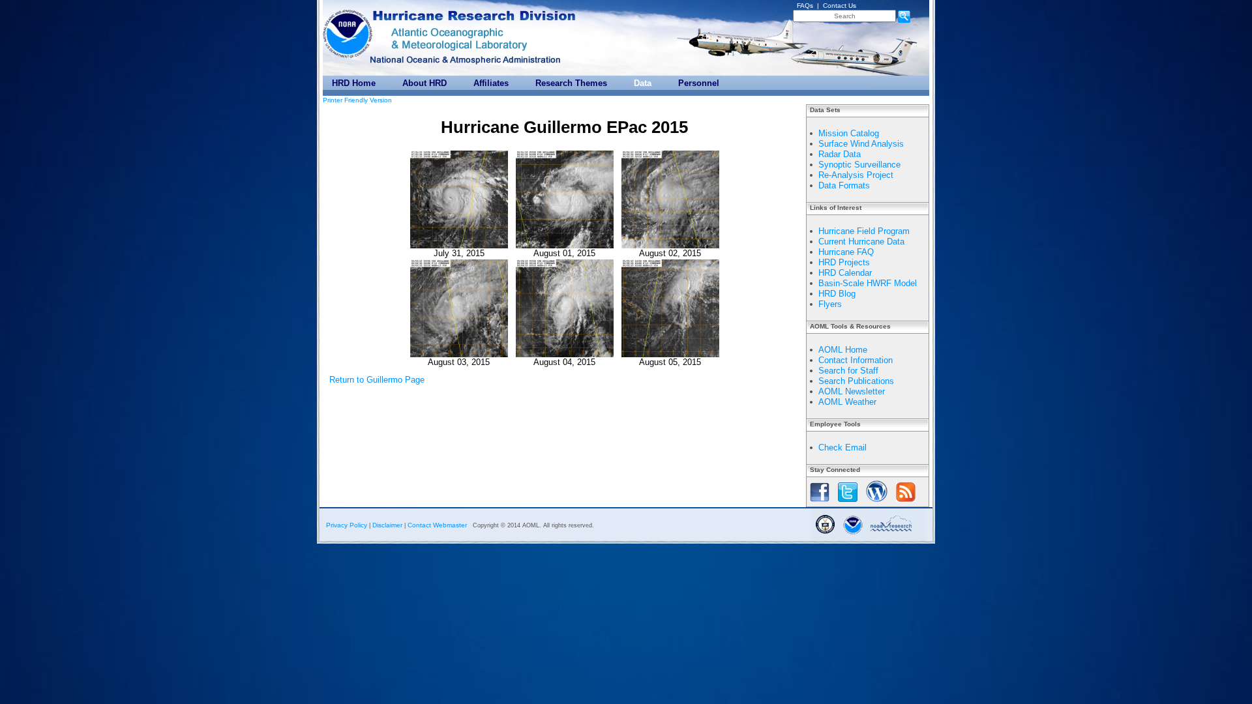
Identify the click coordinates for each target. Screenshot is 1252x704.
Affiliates (491, 83)
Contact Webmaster (437, 525)
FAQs (805, 5)
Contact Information (855, 360)
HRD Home (354, 83)
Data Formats (844, 185)
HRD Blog (837, 294)
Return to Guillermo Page (377, 380)
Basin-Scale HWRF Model (867, 283)
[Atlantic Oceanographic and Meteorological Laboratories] (452, 38)
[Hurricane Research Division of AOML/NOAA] (476, 12)
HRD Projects (844, 262)
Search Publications (856, 381)
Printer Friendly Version (357, 100)
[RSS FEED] (906, 502)
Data (642, 83)
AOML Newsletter (851, 391)
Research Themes (571, 83)
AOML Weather (847, 402)
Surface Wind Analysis (861, 144)
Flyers (830, 304)
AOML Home (842, 350)
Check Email (842, 447)
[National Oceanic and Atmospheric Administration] (349, 31)
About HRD (424, 83)
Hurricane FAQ (846, 252)
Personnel (698, 83)
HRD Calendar (845, 273)
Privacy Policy (346, 525)
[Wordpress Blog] (877, 502)
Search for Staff (848, 370)
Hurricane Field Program (864, 231)
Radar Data (839, 154)
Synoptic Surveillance (859, 164)
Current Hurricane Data (861, 241)
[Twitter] (848, 502)
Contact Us (839, 5)
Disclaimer (387, 525)
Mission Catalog (848, 133)
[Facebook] (820, 502)
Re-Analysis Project (855, 175)
